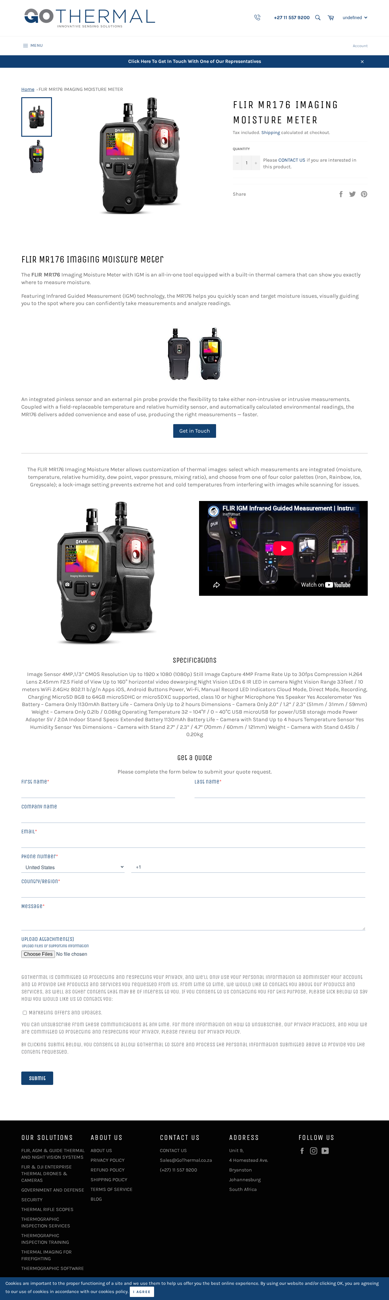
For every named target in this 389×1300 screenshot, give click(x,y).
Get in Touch (194, 430)
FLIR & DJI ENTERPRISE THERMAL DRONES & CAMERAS (46, 1173)
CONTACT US (291, 160)
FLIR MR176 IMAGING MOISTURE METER (81, 89)
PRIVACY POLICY (108, 1160)
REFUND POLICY (108, 1170)
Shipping (270, 132)
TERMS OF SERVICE (112, 1189)
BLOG (96, 1199)
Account (360, 45)
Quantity (241, 149)
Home (27, 89)
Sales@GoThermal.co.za (186, 1160)
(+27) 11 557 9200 (178, 1170)
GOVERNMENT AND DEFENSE (52, 1190)
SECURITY (32, 1199)
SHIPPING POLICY (109, 1179)
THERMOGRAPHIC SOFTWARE (52, 1268)
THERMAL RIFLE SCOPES (47, 1209)
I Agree (142, 1292)
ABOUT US (101, 1150)
